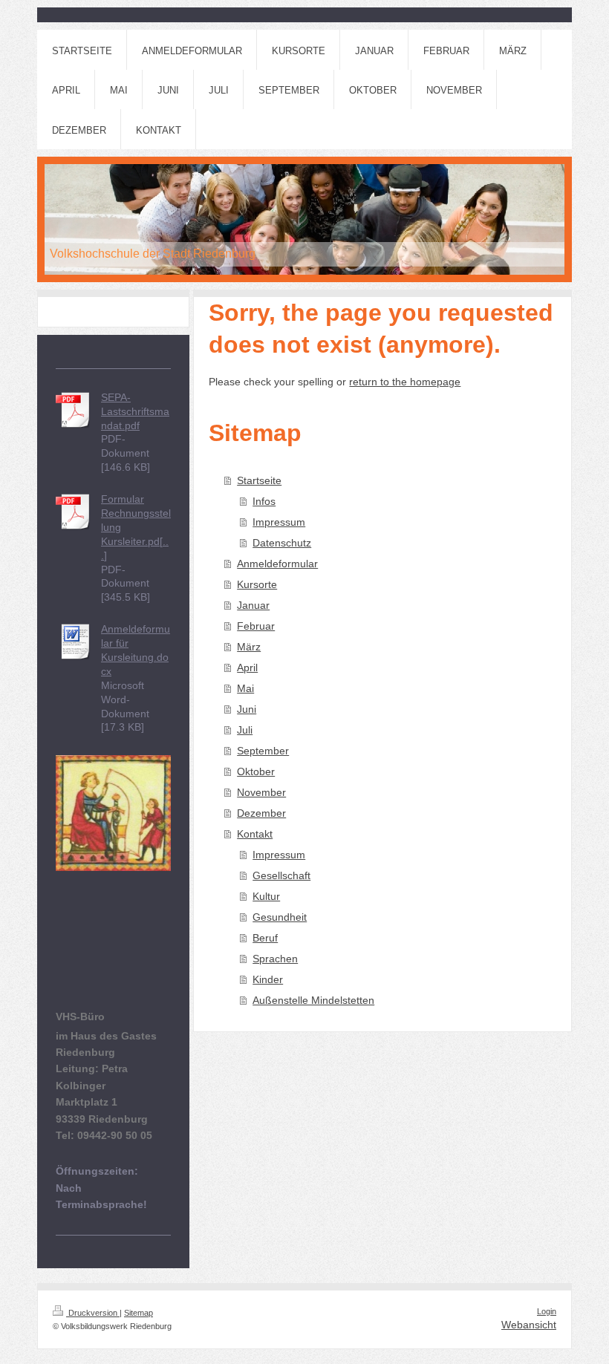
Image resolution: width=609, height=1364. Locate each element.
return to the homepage (404, 382)
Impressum (279, 522)
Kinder (268, 979)
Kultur (266, 896)
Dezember (261, 813)
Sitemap (138, 1312)
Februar (256, 626)
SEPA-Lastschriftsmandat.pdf (135, 411)
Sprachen (275, 959)
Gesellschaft (281, 875)
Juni (246, 709)
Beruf (265, 938)
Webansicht (528, 1325)
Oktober (256, 771)
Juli (245, 730)
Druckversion (93, 1312)
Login (546, 1311)
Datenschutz (282, 543)
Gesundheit (280, 917)
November (261, 792)
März (249, 647)
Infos (264, 501)
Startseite (259, 480)
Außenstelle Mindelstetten (313, 1000)
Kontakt (255, 834)
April (247, 667)
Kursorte (257, 584)
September (263, 751)
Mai (245, 688)
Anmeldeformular (277, 564)
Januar (253, 605)
